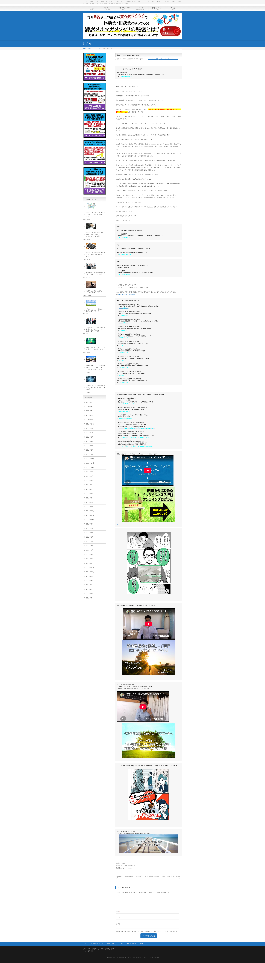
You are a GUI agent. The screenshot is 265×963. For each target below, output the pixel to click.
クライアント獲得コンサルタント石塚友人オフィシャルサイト (130, 957)
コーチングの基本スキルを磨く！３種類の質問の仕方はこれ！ (95, 254)
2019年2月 (89, 450)
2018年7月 (89, 480)
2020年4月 (89, 411)
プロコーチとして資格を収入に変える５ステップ (95, 310)
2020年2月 (89, 419)
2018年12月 (90, 459)
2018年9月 (89, 472)
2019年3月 (89, 445)
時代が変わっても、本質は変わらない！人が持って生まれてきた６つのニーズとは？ (95, 367)
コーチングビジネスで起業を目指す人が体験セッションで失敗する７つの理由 (95, 329)
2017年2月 (89, 554)
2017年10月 (90, 519)
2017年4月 (89, 546)
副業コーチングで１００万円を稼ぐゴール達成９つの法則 (95, 348)
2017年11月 (90, 515)
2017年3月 (89, 550)
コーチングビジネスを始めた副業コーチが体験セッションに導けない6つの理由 (95, 234)
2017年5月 (89, 541)
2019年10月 (90, 424)
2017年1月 (89, 559)
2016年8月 (89, 580)
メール (118, 918)
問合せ (141, 944)
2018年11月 (90, 463)
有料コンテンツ (131, 944)
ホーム (87, 944)
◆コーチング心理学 (153, 59)
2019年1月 (89, 454)
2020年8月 (89, 402)
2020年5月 (89, 406)
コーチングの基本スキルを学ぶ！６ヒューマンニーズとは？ (95, 214)
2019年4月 (89, 441)
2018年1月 (89, 506)
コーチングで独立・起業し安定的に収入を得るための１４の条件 (95, 387)
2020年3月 (89, 415)
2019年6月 (89, 433)
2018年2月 (89, 502)
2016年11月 (90, 567)
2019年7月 (89, 428)
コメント (119, 895)
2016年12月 (90, 563)
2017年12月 (90, 511)
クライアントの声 (109, 944)
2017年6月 (89, 537)
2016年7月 (89, 585)
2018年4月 (89, 493)
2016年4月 (89, 598)
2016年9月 (89, 576)
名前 (118, 911)
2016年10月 (90, 572)
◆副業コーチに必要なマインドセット (168, 59)
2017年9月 (89, 524)
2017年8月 (89, 528)
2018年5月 (89, 489)
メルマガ (120, 944)
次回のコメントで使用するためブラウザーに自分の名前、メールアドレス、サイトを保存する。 (147, 931)
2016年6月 (89, 589)
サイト (118, 924)
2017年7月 (89, 533)
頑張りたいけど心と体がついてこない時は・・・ (95, 291)
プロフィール (96, 944)
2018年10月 (90, 467)
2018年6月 (89, 485)
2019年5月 (89, 437)
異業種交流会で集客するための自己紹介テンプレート (95, 273)
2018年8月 (89, 476)
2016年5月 (89, 593)
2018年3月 (89, 498)
